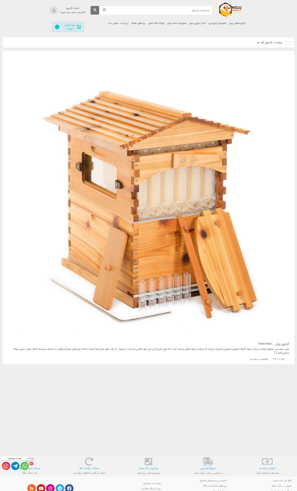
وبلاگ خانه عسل (156, 23)
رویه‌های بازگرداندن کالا (215, 485)
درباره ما (125, 23)
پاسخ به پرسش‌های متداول (213, 480)
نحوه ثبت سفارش (152, 483)
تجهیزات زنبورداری (217, 23)
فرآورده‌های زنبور (237, 23)
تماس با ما (113, 23)
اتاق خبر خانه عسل (282, 480)
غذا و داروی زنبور (197, 23)
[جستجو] (95, 10)
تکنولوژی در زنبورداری (259, 359)
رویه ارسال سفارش (151, 488)
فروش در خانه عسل (281, 485)
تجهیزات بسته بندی (177, 23)
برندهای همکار (138, 23)
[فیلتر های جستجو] (104, 10)
